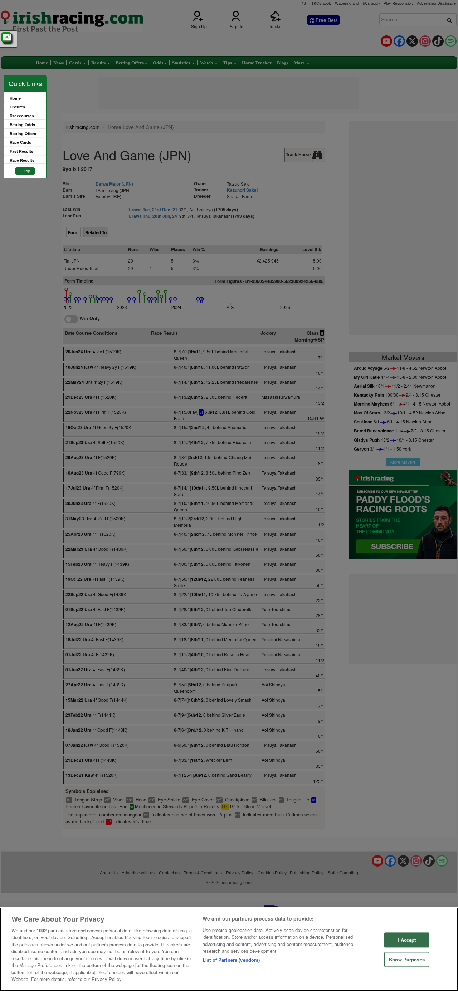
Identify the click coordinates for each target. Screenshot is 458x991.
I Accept (407, 939)
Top (27, 170)
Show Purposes (407, 959)
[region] (229, 949)
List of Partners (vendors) (231, 959)
